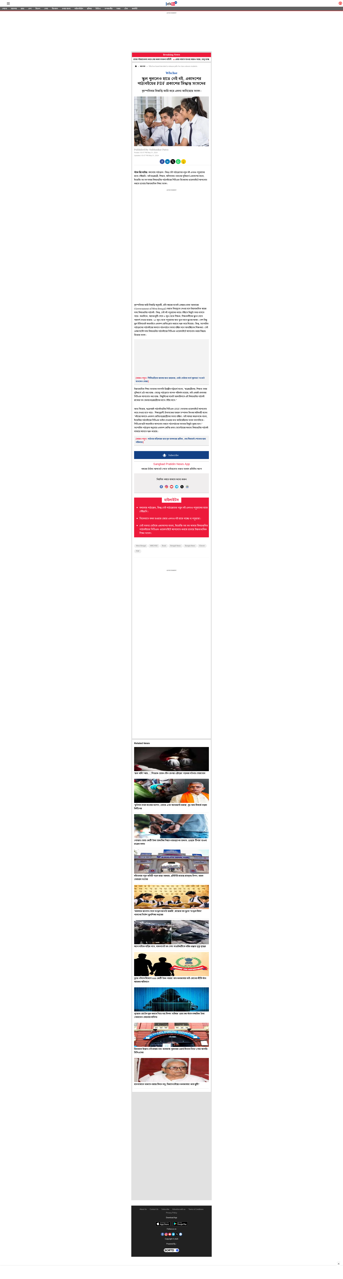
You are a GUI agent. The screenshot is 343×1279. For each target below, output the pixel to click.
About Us (143, 1209)
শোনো (4, 8)
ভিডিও (98, 8)
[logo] (171, 4)
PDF (137, 551)
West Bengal (141, 546)
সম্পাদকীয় (108, 8)
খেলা (46, 8)
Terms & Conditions (196, 1209)
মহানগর (14, 8)
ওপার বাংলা (66, 8)
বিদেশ (38, 8)
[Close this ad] (338, 1264)
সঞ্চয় (118, 8)
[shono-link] (340, 3)
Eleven (202, 546)
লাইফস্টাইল (78, 8)
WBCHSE (154, 546)
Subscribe (165, 1209)
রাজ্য (22, 8)
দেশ (29, 8)
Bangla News (190, 546)
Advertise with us (178, 1209)
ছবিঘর (89, 8)
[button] (162, 161)
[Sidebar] (8, 3)
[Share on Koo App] (183, 163)
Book (164, 546)
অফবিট (134, 8)
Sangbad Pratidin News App (171, 464)
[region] (171, 32)
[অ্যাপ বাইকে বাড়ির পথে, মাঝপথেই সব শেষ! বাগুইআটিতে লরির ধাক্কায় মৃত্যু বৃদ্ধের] (171, 932)
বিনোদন (55, 8)
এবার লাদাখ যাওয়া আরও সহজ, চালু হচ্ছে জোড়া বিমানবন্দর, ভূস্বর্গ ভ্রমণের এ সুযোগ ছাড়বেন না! (171, 59)
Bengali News (175, 546)
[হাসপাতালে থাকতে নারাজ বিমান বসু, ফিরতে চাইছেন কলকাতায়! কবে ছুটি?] (171, 1070)
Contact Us (154, 1209)
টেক (126, 8)
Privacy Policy (171, 1213)
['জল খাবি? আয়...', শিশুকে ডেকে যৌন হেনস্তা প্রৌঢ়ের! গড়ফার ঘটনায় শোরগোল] (171, 759)
